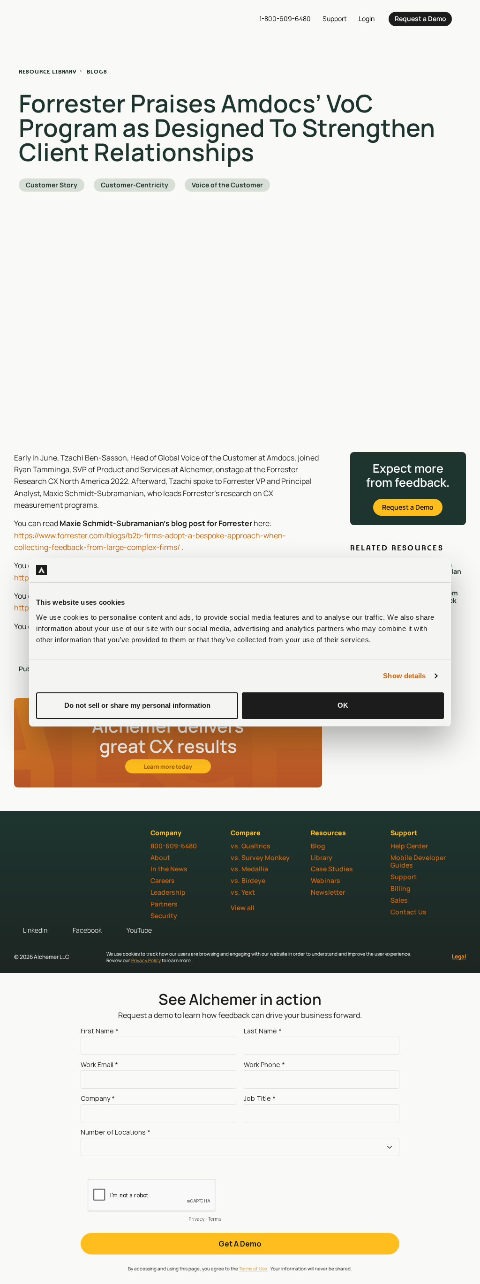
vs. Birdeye (248, 880)
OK (343, 705)
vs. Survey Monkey (260, 857)
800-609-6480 (173, 845)
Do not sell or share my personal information (137, 705)
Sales (399, 900)
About (160, 857)
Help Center (409, 845)
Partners (164, 903)
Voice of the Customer (227, 184)
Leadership (168, 892)
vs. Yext (243, 892)
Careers (162, 880)
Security (163, 915)
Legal (459, 956)
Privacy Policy (146, 960)
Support (403, 876)
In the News (169, 868)
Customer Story (51, 184)
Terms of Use (253, 1268)
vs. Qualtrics (250, 845)
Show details (404, 676)
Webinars (325, 880)
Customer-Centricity (134, 184)
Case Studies (332, 868)
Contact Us (408, 911)
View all (243, 907)
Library (321, 857)
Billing (400, 888)
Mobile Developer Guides (418, 861)
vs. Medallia (249, 868)
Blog (318, 845)
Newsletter (328, 892)
